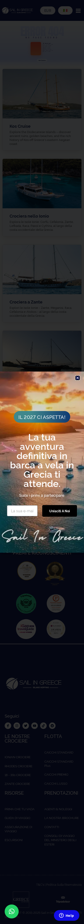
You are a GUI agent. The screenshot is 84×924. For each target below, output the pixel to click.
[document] (42, 462)
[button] (12, 911)
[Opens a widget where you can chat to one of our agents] (66, 916)
